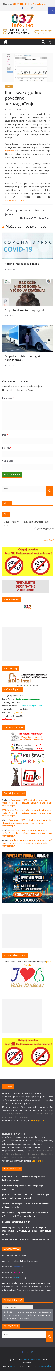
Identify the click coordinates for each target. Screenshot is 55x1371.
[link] (51, 10)
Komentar (8, 398)
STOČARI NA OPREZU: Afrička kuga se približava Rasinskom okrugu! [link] (29, 5)
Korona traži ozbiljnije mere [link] (22, 264)
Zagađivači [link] (9, 150)
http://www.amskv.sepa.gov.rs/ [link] (18, 200)
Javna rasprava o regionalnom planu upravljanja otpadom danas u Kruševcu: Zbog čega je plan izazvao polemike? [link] (26, 1230)
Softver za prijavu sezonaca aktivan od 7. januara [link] (24, 212)
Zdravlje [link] (9, 86)
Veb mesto (7, 460)
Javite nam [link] (6, 1283)
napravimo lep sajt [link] (42, 1283)
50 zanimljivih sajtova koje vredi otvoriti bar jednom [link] (26, 1239)
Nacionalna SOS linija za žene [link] (36, 218)
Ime (5, 434)
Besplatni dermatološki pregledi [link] (24, 310)
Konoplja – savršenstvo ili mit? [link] (16, 1222)
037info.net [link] (23, 109)
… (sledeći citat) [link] (48, 540)
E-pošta (6, 447)
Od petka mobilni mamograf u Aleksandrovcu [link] (23, 358)
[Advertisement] (22, 644)
